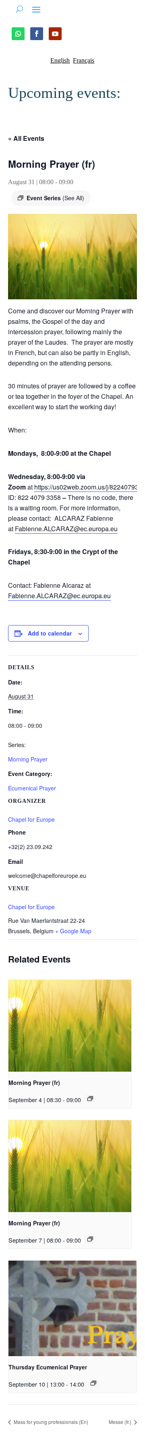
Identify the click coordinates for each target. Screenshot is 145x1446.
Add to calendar (50, 633)
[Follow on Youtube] (55, 33)
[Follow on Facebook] (36, 33)
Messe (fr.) (121, 1421)
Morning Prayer (28, 759)
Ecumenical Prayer (32, 788)
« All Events (26, 138)
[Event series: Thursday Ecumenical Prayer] (93, 1383)
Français (83, 60)
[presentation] (69, 1026)
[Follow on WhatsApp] (18, 33)
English (60, 60)
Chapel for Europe (31, 907)
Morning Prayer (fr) (34, 1082)
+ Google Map (73, 931)
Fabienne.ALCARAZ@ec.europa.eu (66, 528)
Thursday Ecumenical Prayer (47, 1367)
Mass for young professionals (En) (50, 1421)
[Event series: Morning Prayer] (90, 1098)
